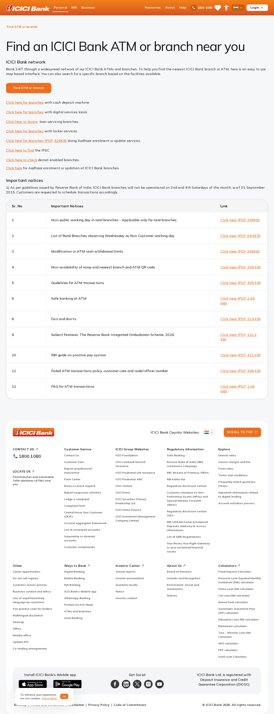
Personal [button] (60, 7)
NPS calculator (228, 643)
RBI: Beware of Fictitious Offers (188, 472)
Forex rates (226, 468)
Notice (120, 591)
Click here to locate (22, 121)
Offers (17, 628)
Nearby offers (22, 635)
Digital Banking (74, 571)
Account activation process (236, 503)
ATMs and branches (77, 611)
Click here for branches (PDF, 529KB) (36, 140)
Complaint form (74, 505)
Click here (14, 168)
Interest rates (227, 455)
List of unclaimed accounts (82, 529)
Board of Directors (179, 571)
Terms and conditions (233, 475)
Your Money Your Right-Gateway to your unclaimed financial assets (188, 547)
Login (254, 7)
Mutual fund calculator (233, 602)
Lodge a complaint (76, 499)
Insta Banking (73, 618)
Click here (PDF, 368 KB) (240, 371)
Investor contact (126, 598)
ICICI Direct (123, 492)
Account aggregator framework (85, 523)
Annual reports (126, 571)
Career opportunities (26, 571)
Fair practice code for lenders (32, 608)
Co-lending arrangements (30, 648)
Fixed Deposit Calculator (234, 571)
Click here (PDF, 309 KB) (240, 267)
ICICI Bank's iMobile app (80, 591)
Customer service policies (30, 584)
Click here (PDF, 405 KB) (240, 283)
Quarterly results (127, 584)
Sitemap (18, 622)
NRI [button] (74, 7)
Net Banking (72, 584)
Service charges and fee (234, 462)
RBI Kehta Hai (176, 479)
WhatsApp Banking (77, 598)
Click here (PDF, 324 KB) (240, 319)
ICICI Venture (124, 485)
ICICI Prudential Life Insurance (135, 472)
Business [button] (88, 7)
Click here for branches (25, 102)
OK (64, 696)
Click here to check (21, 160)
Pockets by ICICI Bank (78, 604)
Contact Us (71, 455)
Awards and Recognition (183, 578)
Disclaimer (76, 705)
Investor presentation (130, 578)
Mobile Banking (74, 578)
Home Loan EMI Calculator (235, 588)
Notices (172, 595)
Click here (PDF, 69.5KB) (240, 236)
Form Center (72, 479)
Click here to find (20, 150)
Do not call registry (25, 578)
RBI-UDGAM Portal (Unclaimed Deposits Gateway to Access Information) (187, 526)
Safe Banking (176, 455)
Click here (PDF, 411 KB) (240, 355)
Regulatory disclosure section (187, 485)
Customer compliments (79, 547)
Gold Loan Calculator (232, 656)
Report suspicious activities (82, 492)
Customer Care (74, 462)
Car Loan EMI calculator (234, 595)
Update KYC (21, 641)
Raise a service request (79, 485)
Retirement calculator (232, 626)
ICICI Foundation (127, 455)
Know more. (50, 698)
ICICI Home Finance (128, 509)
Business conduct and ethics (32, 591)
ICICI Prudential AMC (129, 479)
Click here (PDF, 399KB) (240, 220)
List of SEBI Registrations (184, 536)
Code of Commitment (130, 705)
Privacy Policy (99, 705)
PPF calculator (228, 650)
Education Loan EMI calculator (238, 619)
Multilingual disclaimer (28, 615)
